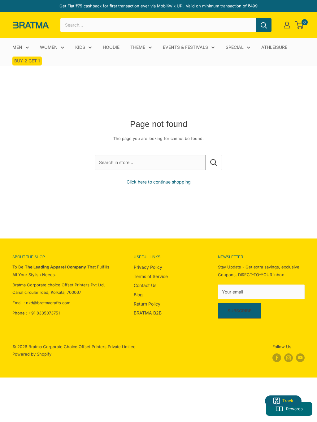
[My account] (287, 25)
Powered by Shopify (31, 354)
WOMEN (49, 47)
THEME (137, 47)
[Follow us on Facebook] (276, 357)
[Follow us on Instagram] (288, 357)
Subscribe (239, 310)
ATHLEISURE (274, 47)
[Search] (263, 25)
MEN (17, 47)
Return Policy (147, 303)
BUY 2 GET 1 (27, 60)
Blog (138, 294)
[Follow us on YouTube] (300, 357)
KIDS (80, 47)
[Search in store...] (214, 162)
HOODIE (111, 47)
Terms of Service (151, 276)
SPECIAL (235, 47)
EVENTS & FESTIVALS (185, 47)
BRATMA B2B (148, 312)
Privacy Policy (148, 267)
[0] (299, 25)
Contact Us (145, 285)
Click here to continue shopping (159, 181)
